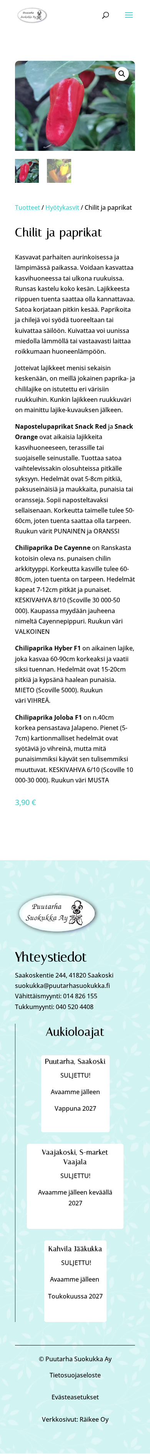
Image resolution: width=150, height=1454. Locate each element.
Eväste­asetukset (75, 1397)
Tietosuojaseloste (75, 1375)
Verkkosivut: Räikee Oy (75, 1419)
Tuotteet (27, 207)
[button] (122, 74)
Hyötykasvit (62, 207)
